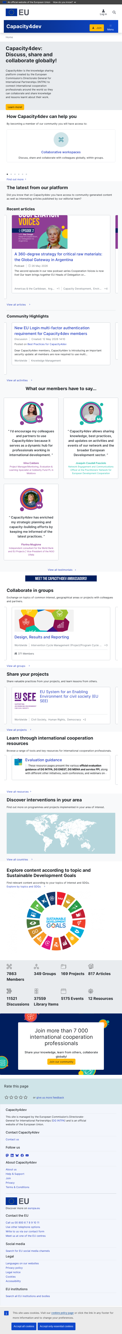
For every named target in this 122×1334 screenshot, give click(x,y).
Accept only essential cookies (56, 1326)
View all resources (18, 791)
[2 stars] (9, 1097)
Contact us (12, 1139)
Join (99, 27)
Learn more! (15, 107)
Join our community (61, 1061)
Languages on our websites (22, 1263)
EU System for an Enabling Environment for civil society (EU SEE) (69, 696)
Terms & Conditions (17, 1187)
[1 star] (6, 1097)
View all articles (17, 304)
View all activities (17, 380)
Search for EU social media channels (28, 1250)
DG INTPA (58, 1120)
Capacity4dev (23, 26)
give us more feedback (50, 1097)
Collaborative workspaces (61, 152)
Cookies (11, 1276)
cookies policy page (62, 1313)
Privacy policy (14, 1267)
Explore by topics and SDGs (24, 886)
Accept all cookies (24, 1326)
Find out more (15, 179)
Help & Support (15, 1173)
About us (11, 1169)
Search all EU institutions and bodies (28, 1296)
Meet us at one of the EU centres (26, 1235)
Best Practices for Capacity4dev (47, 344)
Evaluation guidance (43, 760)
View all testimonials (60, 569)
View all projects (17, 729)
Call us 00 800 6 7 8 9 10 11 (22, 1222)
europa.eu (34, 1208)
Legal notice (13, 1272)
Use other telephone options (23, 1227)
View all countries (18, 859)
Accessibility (13, 1281)
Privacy (10, 1182)
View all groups (16, 665)
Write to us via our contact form (25, 1231)
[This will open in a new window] (17, 12)
